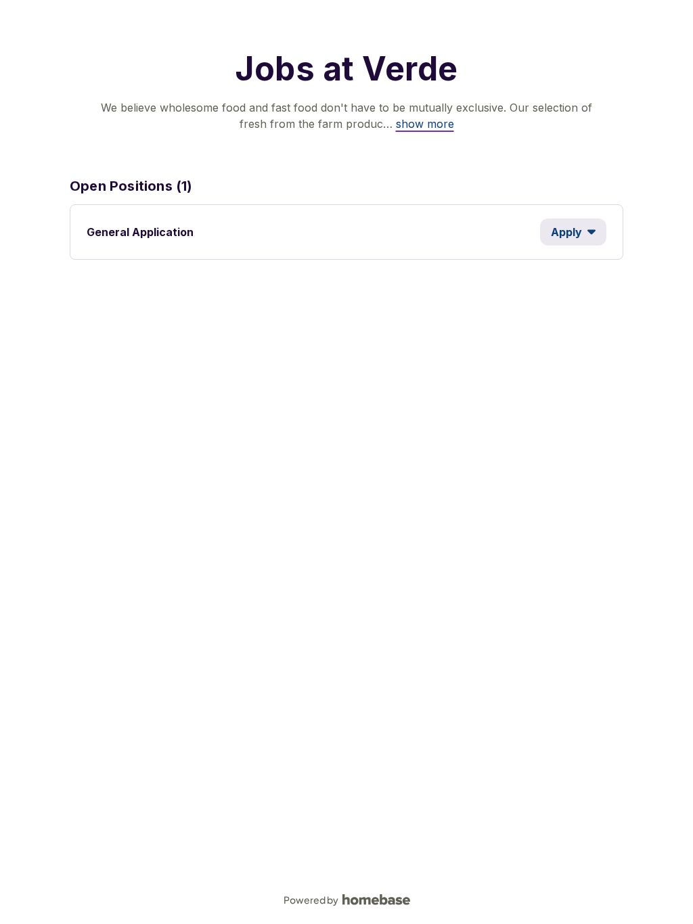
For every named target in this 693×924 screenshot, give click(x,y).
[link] (425, 123)
